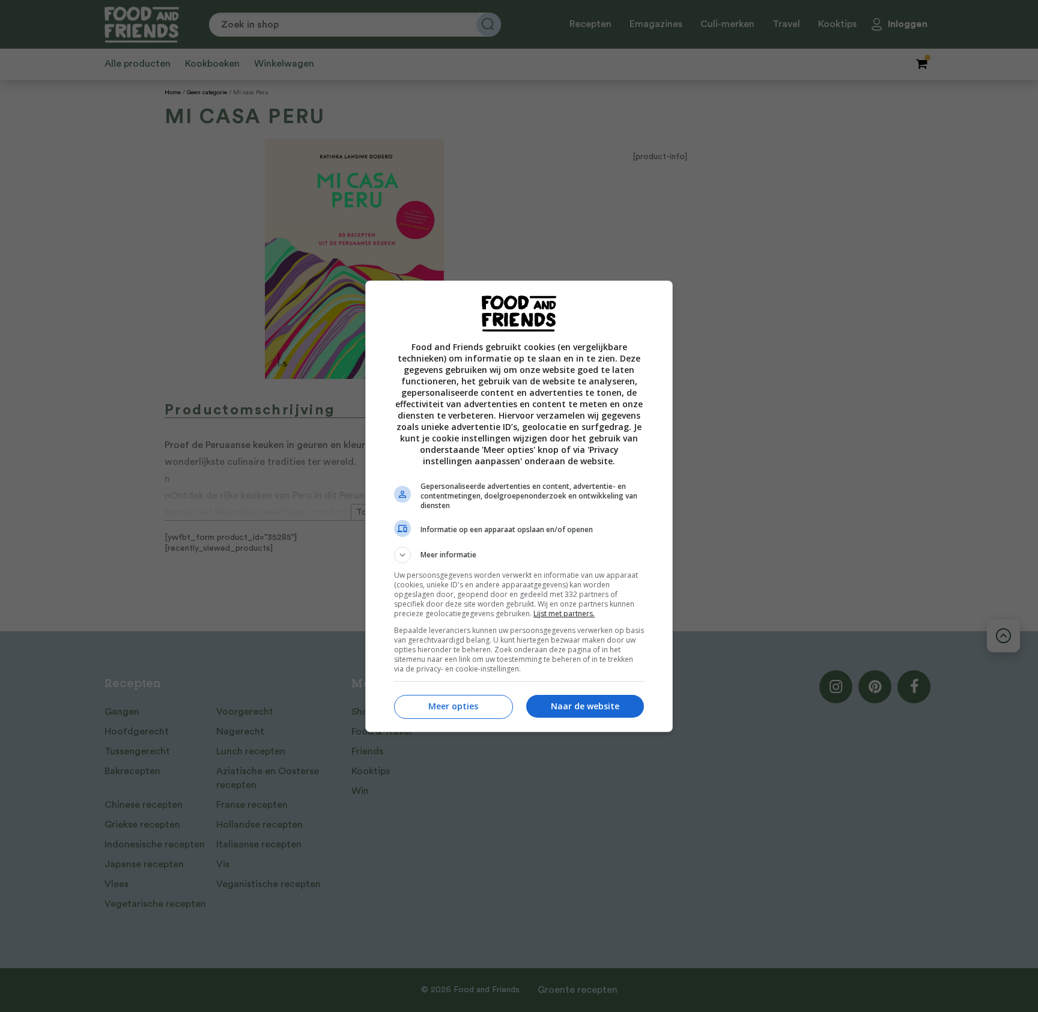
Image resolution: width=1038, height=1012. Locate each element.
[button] (519, 555)
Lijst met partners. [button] (564, 613)
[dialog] (519, 506)
